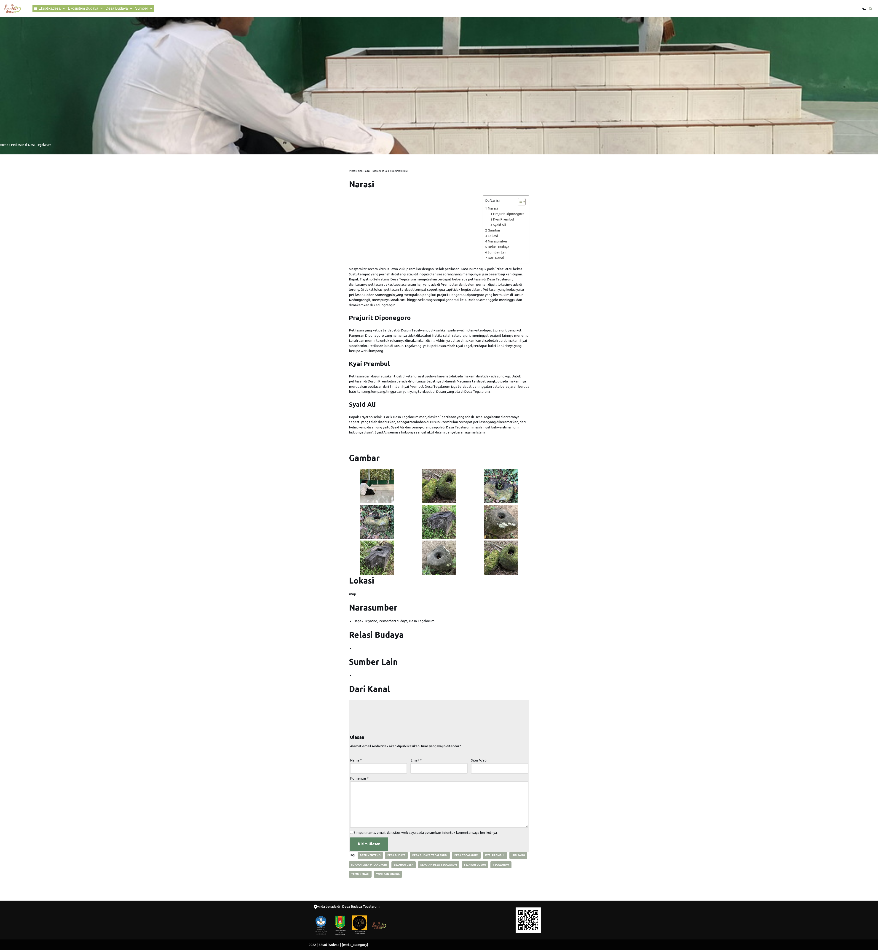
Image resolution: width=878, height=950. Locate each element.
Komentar (359, 778)
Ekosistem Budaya (83, 8)
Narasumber (497, 241)
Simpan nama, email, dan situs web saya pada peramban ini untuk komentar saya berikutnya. (426, 832)
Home (4, 145)
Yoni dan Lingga (388, 874)
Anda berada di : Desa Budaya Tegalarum (348, 906)
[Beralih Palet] (864, 8)
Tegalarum (501, 864)
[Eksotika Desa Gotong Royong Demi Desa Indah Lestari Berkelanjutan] (12, 8)
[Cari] (870, 8)
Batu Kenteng (370, 855)
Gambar (494, 230)
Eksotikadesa (50, 8)
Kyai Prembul (503, 219)
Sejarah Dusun (475, 864)
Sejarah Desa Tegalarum (438, 864)
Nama (356, 760)
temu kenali (360, 874)
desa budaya (396, 855)
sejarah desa (403, 864)
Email (416, 760)
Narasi (493, 208)
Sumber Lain (497, 252)
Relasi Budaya (498, 247)
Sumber (141, 8)
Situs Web (479, 760)
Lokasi (493, 236)
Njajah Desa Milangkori (369, 864)
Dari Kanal (496, 258)
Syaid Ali (499, 225)
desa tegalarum (466, 855)
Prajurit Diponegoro (509, 214)
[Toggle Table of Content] (519, 202)
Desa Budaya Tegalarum (429, 855)
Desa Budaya (117, 8)
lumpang (518, 855)
